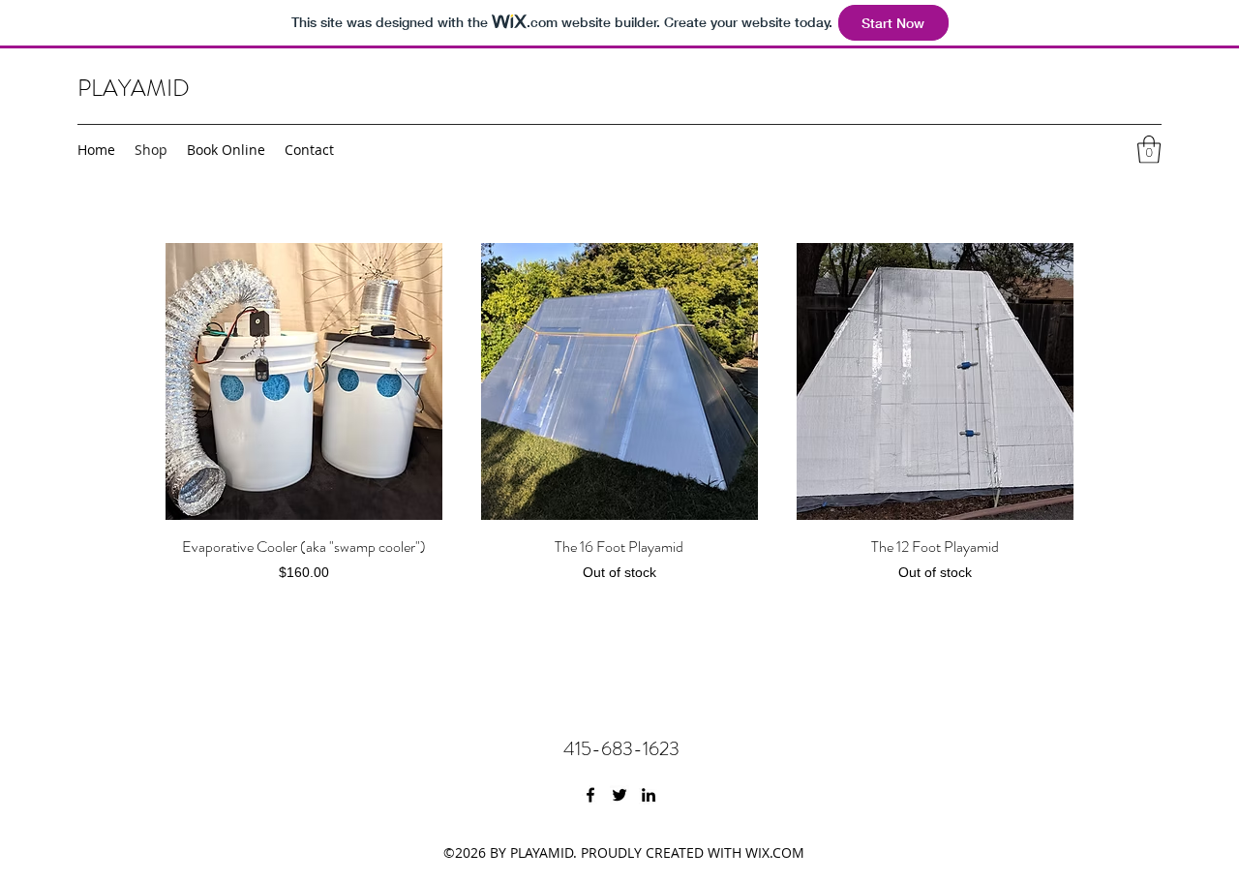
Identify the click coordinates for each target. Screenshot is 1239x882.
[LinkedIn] (648, 795)
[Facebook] (590, 795)
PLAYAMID (133, 88)
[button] (1149, 150)
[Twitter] (619, 795)
